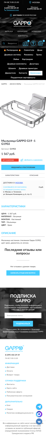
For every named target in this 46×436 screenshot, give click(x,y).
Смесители (29, 50)
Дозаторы (34, 64)
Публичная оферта (14, 392)
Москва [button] (19, 183)
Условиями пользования (29, 331)
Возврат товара (13, 375)
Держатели (10, 73)
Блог (9, 405)
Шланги (12, 68)
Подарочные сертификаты (23, 78)
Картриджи (27, 59)
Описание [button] (34, 175)
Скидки (10, 409)
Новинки (36, 31)
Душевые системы (12, 55)
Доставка (10, 367)
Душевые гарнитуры (28, 68)
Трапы (39, 55)
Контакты (23, 36)
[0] (40, 43)
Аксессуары (35, 73)
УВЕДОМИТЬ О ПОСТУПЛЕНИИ (23, 167)
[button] (11, 10)
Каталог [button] (9, 31)
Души (39, 50)
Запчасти (23, 73)
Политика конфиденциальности (20, 413)
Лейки (16, 59)
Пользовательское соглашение (19, 396)
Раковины (28, 55)
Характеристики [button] (12, 175)
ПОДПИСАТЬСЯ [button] (23, 324)
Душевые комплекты (16, 64)
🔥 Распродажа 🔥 (12, 50)
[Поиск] (3, 43)
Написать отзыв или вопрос (23, 273)
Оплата (10, 371)
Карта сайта (12, 388)
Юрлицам (22, 31)
